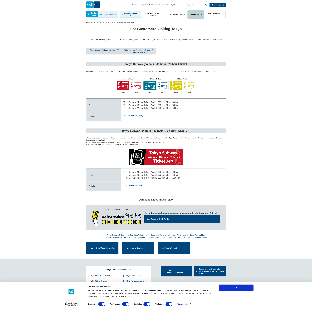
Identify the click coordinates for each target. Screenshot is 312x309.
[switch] (125, 304)
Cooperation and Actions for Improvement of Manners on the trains (211, 271)
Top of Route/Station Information (102, 248)
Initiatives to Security (170, 248)
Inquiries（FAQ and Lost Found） (175, 271)
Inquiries (135, 5)
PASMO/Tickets (97, 22)
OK (236, 288)
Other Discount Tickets (198, 237)
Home (88, 22)
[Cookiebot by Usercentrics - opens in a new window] (71, 304)
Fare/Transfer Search (134, 248)
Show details (182, 304)
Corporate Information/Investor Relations (154, 5)
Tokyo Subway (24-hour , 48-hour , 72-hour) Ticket (104, 51)
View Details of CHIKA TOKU (158, 219)
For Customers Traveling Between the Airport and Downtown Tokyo (133, 237)
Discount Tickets (109, 22)
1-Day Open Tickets (136, 235)
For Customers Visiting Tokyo (174, 237)
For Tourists (217, 5)
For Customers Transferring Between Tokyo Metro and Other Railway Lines (176, 235)
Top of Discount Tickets (115, 235)
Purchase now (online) (133, 115)
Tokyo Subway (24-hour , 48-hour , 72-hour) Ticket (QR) (139, 51)
